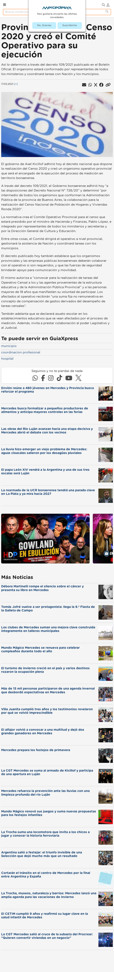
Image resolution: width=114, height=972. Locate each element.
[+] (16, 84)
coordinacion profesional (20, 352)
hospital (7, 358)
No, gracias (44, 25)
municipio (9, 346)
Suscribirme (69, 25)
